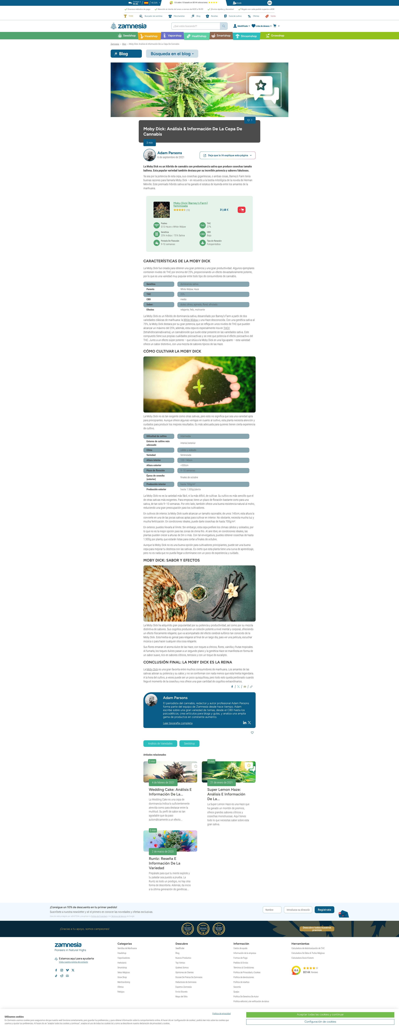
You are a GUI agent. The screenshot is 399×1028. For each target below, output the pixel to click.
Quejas (236, 991)
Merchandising (124, 982)
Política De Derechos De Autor (246, 996)
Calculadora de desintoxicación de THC (308, 948)
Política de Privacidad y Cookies (246, 972)
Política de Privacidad (99, 916)
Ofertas (121, 987)
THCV (227, 328)
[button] (149, 155)
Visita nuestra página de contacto (73, 962)
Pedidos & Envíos (240, 962)
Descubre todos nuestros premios (317, 928)
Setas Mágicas (124, 972)
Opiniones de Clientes (184, 972)
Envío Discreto (181, 991)
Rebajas (121, 991)
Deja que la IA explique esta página (228, 155)
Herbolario (122, 962)
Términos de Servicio (118, 916)
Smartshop (122, 967)
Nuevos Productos (183, 958)
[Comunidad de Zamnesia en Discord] (67, 975)
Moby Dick (152, 669)
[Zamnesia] (138, 26)
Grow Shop (122, 977)
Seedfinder (179, 948)
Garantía (237, 987)
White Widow (191, 320)
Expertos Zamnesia (183, 987)
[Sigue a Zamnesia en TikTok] (56, 975)
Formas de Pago (240, 958)
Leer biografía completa (177, 723)
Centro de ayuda (240, 948)
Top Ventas (180, 962)
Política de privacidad (221, 1013)
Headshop (122, 953)
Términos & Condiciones (243, 967)
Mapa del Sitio (181, 996)
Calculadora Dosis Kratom (302, 958)
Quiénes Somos (182, 967)
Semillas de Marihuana (127, 948)
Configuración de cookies (320, 1021)
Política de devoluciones (243, 977)
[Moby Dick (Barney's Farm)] (199, 89)
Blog (177, 953)
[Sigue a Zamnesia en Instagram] (61, 970)
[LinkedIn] (245, 722)
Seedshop (189, 743)
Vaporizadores (124, 958)
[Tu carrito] (277, 26)
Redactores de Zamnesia (185, 982)
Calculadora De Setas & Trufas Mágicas (308, 953)
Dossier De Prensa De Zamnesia (188, 977)
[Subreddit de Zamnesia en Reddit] (61, 975)
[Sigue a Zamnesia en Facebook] (56, 970)
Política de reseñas (241, 982)
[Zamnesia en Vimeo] (67, 970)
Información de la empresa (244, 953)
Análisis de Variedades (160, 743)
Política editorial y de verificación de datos (251, 1001)
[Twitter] (249, 722)
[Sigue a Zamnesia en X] (73, 970)
